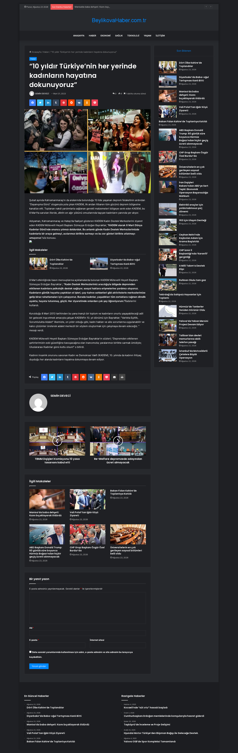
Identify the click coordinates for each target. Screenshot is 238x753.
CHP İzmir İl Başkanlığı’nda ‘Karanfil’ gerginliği (193, 254)
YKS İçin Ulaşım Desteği (192, 220)
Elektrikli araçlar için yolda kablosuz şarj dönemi (191, 208)
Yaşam (147, 35)
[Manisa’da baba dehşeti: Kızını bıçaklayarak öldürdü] (47, 499)
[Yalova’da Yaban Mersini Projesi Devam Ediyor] (168, 325)
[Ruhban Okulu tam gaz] (168, 284)
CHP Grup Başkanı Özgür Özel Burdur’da (87, 549)
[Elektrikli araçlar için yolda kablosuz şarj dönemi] (168, 209)
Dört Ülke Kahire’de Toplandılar (190, 64)
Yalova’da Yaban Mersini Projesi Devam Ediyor (193, 322)
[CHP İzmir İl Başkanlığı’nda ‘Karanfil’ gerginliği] (168, 255)
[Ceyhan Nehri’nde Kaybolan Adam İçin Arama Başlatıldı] (168, 239)
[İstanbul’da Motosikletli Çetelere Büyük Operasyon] (168, 355)
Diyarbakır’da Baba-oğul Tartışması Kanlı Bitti (194, 79)
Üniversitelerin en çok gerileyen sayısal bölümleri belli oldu (126, 550)
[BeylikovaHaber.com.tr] (119, 20)
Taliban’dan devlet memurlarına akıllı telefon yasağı (190, 339)
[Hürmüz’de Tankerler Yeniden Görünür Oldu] (168, 311)
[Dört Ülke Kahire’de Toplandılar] (38, 264)
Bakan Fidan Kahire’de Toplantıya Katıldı (123, 492)
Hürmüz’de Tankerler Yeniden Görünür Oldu (192, 308)
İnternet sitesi (97, 640)
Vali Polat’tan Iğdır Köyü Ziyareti (84, 514)
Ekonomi (106, 35)
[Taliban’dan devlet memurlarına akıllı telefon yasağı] (168, 340)
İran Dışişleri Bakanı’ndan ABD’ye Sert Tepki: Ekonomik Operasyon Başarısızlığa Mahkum (193, 189)
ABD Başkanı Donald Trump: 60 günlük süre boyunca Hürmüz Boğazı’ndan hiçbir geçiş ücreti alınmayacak (45, 552)
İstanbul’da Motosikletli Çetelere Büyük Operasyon (193, 354)
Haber (92, 35)
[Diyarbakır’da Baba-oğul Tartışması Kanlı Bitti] (99, 264)
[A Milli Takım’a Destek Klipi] (168, 270)
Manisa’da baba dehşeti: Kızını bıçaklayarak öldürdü (100, 6)
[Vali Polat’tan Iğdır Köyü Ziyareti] (87, 499)
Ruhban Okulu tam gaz (192, 280)
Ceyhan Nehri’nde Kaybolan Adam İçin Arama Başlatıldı (191, 238)
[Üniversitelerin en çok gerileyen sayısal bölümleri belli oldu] (128, 534)
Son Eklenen (184, 50)
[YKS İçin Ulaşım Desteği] (168, 225)
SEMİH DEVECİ (42, 93)
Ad (31, 628)
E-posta (34, 640)
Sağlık (119, 35)
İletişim (160, 35)
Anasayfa (78, 35)
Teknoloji (133, 35)
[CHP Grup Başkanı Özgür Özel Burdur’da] (87, 534)
